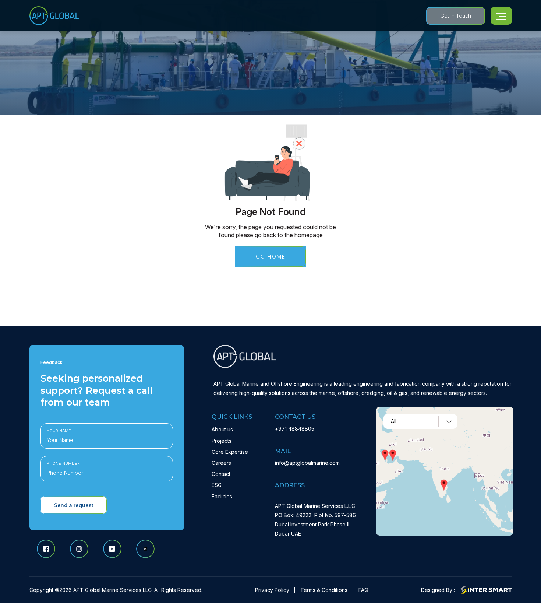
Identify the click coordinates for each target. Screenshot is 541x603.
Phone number (63, 463)
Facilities (222, 496)
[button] (392, 455)
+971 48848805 (294, 428)
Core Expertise (230, 452)
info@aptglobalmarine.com (307, 463)
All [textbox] (393, 421)
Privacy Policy (272, 590)
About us (222, 429)
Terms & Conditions (323, 590)
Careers (221, 463)
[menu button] (501, 16)
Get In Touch (455, 16)
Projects (221, 441)
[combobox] (420, 421)
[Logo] (54, 15)
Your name (59, 430)
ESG (217, 485)
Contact (221, 474)
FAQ (363, 590)
